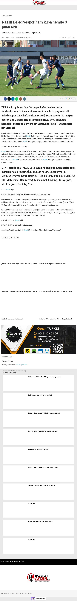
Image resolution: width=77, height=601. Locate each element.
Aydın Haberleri (7, 14)
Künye (4, 26)
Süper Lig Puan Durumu (10, 30)
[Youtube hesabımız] (43, 597)
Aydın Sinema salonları (9, 18)
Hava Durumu (7, 22)
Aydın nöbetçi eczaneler (10, 16)
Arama (58, 9)
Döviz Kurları (6, 20)
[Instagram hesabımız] (32, 597)
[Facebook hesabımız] (10, 597)
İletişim (5, 24)
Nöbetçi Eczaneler (8, 28)
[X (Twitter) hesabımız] (21, 597)
